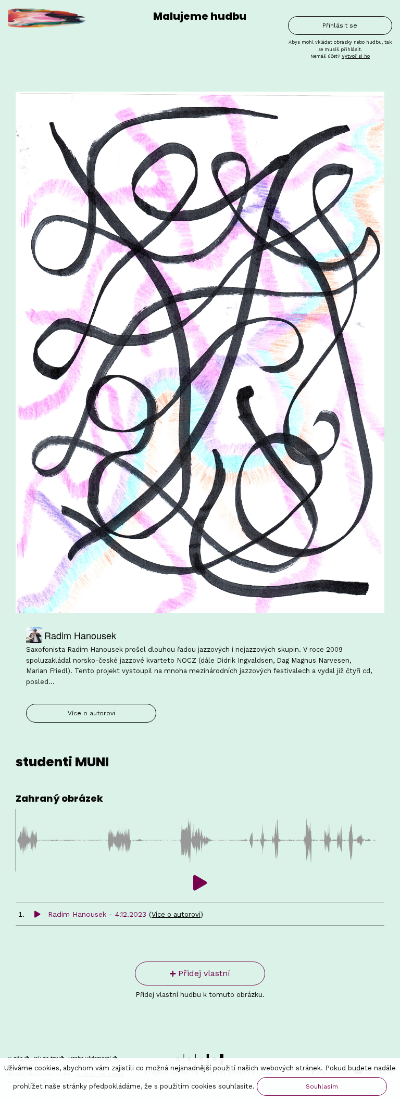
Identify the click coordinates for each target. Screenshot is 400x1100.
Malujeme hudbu (199, 16)
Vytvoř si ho (356, 56)
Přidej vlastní (203, 973)
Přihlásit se (339, 25)
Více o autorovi (91, 713)
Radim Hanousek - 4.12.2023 (97, 914)
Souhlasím (322, 1086)
